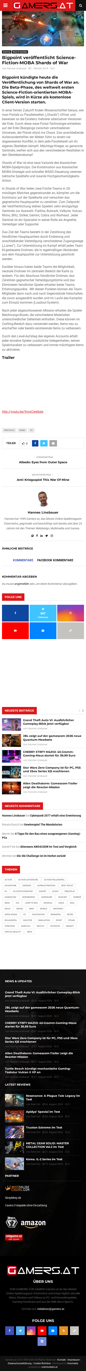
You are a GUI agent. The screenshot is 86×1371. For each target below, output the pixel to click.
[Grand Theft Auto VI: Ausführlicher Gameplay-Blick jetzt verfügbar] (11, 724)
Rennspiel (56, 914)
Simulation (44, 920)
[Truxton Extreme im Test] (14, 1132)
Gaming (6, 52)
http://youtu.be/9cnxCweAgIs (22, 412)
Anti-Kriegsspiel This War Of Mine (43, 480)
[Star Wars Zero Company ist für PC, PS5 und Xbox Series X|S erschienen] (11, 772)
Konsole (48, 903)
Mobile (43, 909)
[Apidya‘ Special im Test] (14, 1116)
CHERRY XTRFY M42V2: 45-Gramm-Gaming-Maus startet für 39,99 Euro (49, 753)
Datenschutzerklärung (20, 1363)
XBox (29, 932)
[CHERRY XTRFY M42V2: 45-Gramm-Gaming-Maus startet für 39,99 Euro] (11, 756)
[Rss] (63, 1330)
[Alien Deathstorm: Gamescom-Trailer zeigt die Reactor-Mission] (11, 788)
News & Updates (20, 52)
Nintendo (58, 909)
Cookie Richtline (42, 1363)
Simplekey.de (13, 1197)
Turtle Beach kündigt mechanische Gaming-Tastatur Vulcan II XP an (38, 1070)
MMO (31, 909)
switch (40, 926)
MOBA (22, 430)
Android (26, 885)
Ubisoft (70, 926)
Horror (77, 897)
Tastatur (55, 926)
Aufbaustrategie (46, 885)
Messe (19, 909)
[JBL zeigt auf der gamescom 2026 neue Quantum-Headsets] (11, 740)
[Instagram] (31, 1330)
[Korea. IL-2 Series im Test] (14, 1163)
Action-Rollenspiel (54, 880)
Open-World (11, 914)
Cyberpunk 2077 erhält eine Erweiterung (55, 815)
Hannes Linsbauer (16, 68)
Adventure (10, 885)
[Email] (52, 1330)
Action (8, 880)
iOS (17, 903)
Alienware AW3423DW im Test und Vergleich (48, 846)
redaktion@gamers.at (50, 1309)
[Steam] (74, 1330)
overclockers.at (49, 1367)
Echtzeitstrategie (23, 891)
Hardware (46, 897)
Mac (72, 903)
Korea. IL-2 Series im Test (44, 1159)
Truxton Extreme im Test (44, 1127)
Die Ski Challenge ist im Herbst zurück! (41, 855)
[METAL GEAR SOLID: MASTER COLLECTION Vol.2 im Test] (14, 1147)
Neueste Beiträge (19, 710)
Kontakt (61, 1359)
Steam (71, 920)
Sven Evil (35, 1116)
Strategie (10, 926)
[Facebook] (9, 1330)
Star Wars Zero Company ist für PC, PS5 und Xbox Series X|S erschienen (52, 769)
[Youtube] (42, 1330)
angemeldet (21, 583)
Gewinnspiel (28, 897)
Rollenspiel (11, 920)
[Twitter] (20, 1330)
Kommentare (23, 560)
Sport (59, 920)
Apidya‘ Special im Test (43, 1112)
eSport (42, 891)
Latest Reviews (17, 1084)
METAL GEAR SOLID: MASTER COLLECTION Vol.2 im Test (47, 1145)
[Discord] (42, 1341)
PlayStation (38, 914)
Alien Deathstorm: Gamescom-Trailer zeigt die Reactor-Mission (50, 785)
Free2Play (9, 430)
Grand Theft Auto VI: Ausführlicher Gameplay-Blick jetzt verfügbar (48, 722)
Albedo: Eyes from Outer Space (43, 462)
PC (31, 430)
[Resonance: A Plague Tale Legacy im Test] (14, 1100)
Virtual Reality (13, 932)
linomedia (72, 1363)
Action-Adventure (28, 880)
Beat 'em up (67, 885)
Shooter (27, 920)
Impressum (74, 1359)
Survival (26, 926)
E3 (6, 891)
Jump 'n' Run (31, 903)
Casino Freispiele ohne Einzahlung (26, 1205)
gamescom (10, 897)
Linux (61, 903)
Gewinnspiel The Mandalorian (43, 824)
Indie (7, 903)
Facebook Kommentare (55, 560)
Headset (62, 897)
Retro (70, 914)
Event (55, 891)
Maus (7, 909)
